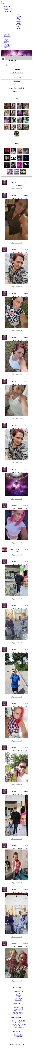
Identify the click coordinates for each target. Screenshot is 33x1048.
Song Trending (18, 1009)
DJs (18, 18)
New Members (18, 1014)
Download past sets (18, 1027)
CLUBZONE (8, 6)
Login (18, 28)
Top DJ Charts (18, 1010)
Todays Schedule (18, 991)
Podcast (18, 21)
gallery (25, 198)
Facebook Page (18, 1035)
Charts (18, 19)
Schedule (18, 16)
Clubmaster (13, 182)
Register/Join (18, 998)
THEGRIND (8, 11)
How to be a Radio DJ (18, 1021)
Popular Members (18, 1012)
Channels (18, 14)
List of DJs (18, 1022)
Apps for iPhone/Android (18, 1024)
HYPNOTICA (8, 8)
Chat (18, 23)
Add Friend (16, 81)
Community (18, 24)
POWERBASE (8, 10)
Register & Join (18, 1026)
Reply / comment (16, 188)
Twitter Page (18, 1036)
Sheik (11, 549)
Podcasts (18, 995)
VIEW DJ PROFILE (16, 73)
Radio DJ (18, 26)
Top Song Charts (18, 1007)
